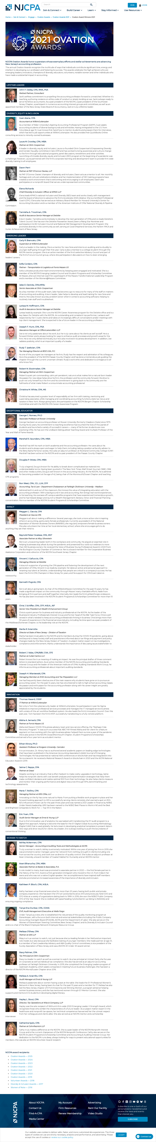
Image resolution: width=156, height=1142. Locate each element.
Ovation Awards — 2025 (21, 1056)
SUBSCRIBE (133, 1119)
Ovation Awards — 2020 (22, 1074)
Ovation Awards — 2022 (22, 1067)
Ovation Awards (43, 17)
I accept (121, 1135)
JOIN (132, 5)
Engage (31, 17)
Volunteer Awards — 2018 (22, 1081)
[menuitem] (52, 10)
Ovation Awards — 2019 (21, 1077)
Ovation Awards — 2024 (22, 1060)
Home (8, 17)
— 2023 (29, 1063)
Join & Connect (19, 17)
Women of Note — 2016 (21, 1087)
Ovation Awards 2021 (61, 17)
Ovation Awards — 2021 (21, 1070)
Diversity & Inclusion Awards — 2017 (27, 1084)
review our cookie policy (62, 1137)
